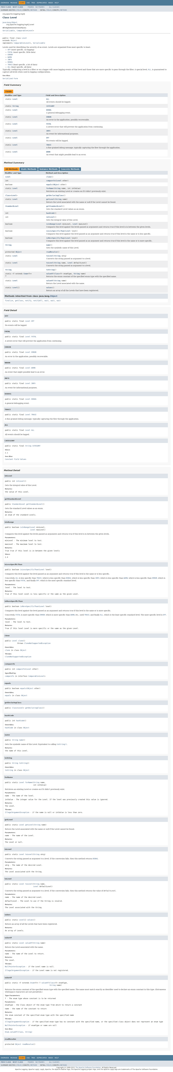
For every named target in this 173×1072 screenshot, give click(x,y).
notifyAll (37, 301)
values (49, 288)
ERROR (48, 117)
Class (7, 195)
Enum (26, 274)
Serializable (9, 31)
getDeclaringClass (54, 195)
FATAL (48, 124)
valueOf (49, 274)
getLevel (50, 199)
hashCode (50, 213)
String (15, 106)
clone (48, 177)
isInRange (50, 224)
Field (19, 10)
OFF (47, 138)
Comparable (22, 31)
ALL (47, 99)
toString (50, 270)
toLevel (49, 256)
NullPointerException (15, 967)
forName (49, 188)
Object (14, 40)
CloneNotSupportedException (37, 643)
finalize (9, 301)
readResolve (51, 252)
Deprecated (42, 3)
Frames (31, 7)
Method (33, 10)
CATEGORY (50, 106)
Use (28, 3)
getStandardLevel (54, 206)
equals (49, 185)
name (48, 245)
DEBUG (48, 110)
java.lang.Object (10, 22)
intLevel (50, 217)
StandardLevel (11, 206)
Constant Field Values (15, 459)
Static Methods (28, 169)
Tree (33, 3)
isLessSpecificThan (55, 231)
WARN (48, 152)
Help (57, 3)
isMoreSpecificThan (55, 238)
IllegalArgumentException (17, 812)
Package (13, 3)
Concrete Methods (70, 169)
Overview (5, 3)
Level (30, 31)
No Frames (39, 7)
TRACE (48, 145)
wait (46, 301)
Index (50, 3)
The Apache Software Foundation (88, 1067)
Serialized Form (10, 78)
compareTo (50, 181)
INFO (48, 131)
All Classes (54, 7)
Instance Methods (48, 169)
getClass (19, 301)
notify (28, 301)
